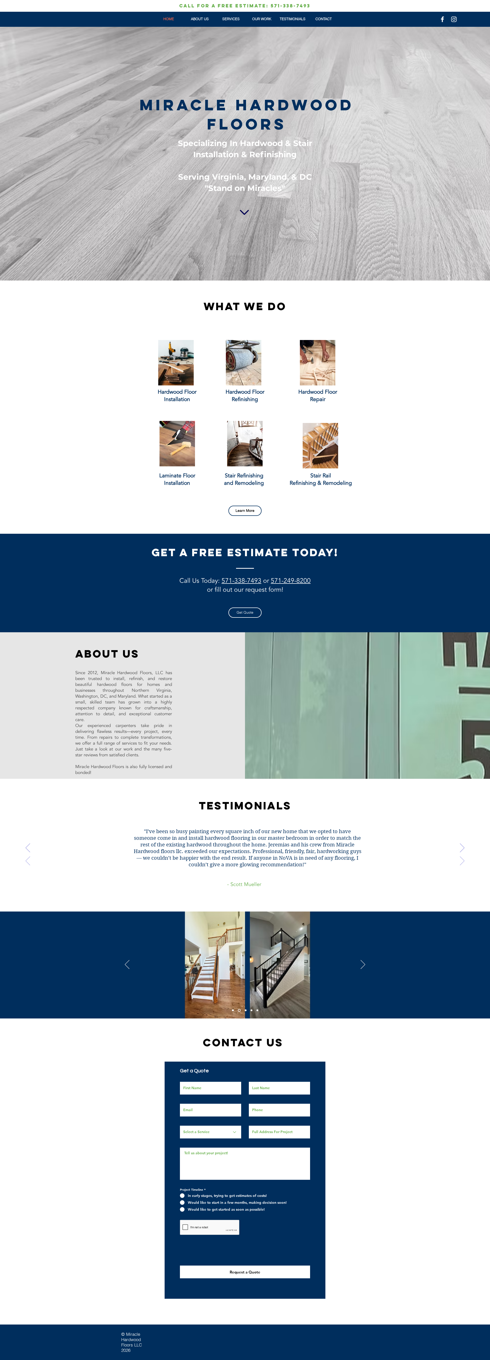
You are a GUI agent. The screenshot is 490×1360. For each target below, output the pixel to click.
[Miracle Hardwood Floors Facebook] (442, 19)
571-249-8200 (291, 580)
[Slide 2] (239, 1010)
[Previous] (28, 848)
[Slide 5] (257, 1010)
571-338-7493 (241, 580)
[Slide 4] (251, 1010)
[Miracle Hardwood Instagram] (454, 19)
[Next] (462, 848)
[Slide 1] (233, 1010)
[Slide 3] (245, 1010)
